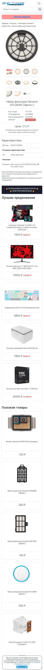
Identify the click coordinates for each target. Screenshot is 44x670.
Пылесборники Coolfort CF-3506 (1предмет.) (22, 643)
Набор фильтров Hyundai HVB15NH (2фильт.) (22, 542)
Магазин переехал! (22, 17)
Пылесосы (6, 26)
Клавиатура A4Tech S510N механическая (22, 308)
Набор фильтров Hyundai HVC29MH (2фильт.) (22, 593)
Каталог (13, 23)
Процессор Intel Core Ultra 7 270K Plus (22, 389)
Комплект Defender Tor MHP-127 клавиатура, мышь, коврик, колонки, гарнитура (22, 227)
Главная (5, 23)
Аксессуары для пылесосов (24, 26)
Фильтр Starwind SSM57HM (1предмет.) (22, 441)
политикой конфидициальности (27, 663)
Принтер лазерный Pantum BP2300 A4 (22, 348)
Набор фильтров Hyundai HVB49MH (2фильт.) (22, 492)
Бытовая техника (26, 23)
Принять (22, 667)
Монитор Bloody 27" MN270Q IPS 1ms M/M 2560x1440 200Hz (22, 267)
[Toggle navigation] (39, 3)
